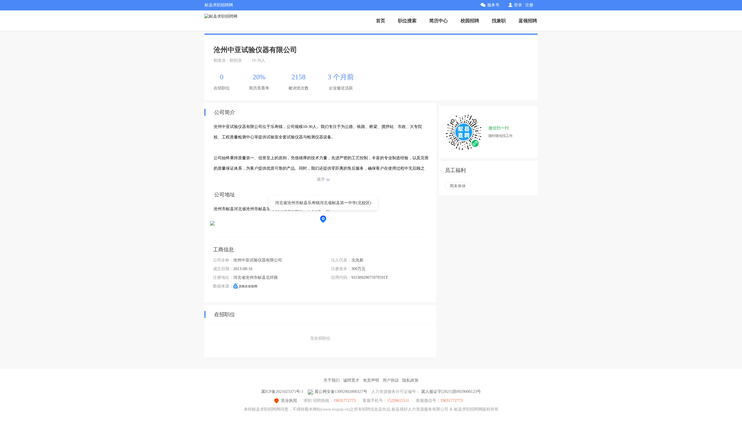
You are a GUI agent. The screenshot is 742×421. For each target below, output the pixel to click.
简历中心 (438, 20)
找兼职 (499, 20)
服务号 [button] (493, 5)
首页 (380, 20)
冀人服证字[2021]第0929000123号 (451, 391)
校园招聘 (470, 20)
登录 (518, 5)
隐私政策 (410, 380)
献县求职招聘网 (219, 5)
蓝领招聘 (528, 20)
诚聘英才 (351, 380)
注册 (529, 5)
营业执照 (289, 400)
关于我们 (331, 380)
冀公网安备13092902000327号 (340, 391)
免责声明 (371, 380)
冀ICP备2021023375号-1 (282, 391)
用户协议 (391, 380)
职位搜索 (407, 20)
